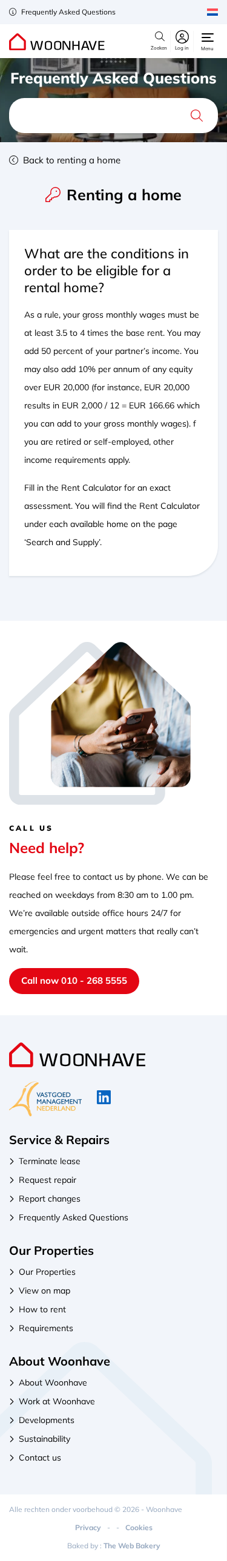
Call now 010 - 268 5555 (74, 980)
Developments (46, 1420)
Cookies (139, 1527)
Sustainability (44, 1438)
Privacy (88, 1527)
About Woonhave (53, 1382)
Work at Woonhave (57, 1401)
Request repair (47, 1179)
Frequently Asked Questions (67, 11)
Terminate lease (50, 1161)
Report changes (50, 1198)
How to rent (42, 1309)
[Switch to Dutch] (212, 12)
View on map (44, 1290)
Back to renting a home (70, 160)
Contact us (40, 1457)
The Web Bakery (132, 1545)
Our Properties (47, 1271)
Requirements (46, 1328)
